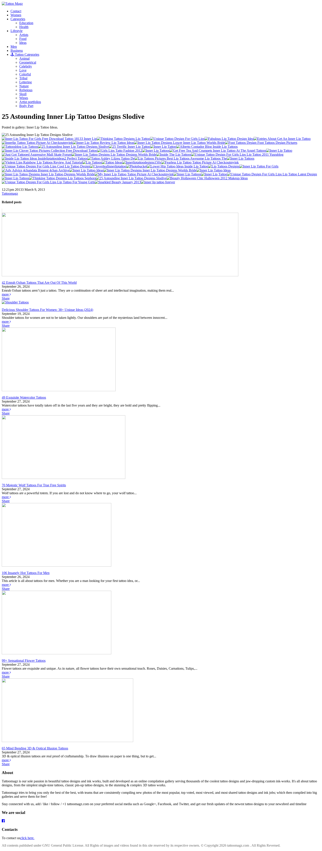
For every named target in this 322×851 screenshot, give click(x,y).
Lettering (25, 82)
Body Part (26, 106)
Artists (23, 35)
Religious (25, 90)
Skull (23, 94)
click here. (27, 838)
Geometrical (27, 62)
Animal (24, 58)
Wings (23, 98)
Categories (18, 19)
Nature (24, 86)
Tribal (23, 78)
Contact (16, 11)
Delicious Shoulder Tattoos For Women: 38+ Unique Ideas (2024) (47, 310)
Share (6, 298)
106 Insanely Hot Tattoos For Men (26, 573)
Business (17, 50)
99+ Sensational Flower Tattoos (24, 660)
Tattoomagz (10, 193)
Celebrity (25, 66)
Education (26, 23)
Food (23, 39)
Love (23, 70)
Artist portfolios (30, 102)
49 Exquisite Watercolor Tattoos (24, 397)
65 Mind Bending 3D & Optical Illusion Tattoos (35, 748)
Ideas (23, 43)
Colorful (25, 74)
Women (16, 15)
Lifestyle (17, 31)
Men (14, 46)
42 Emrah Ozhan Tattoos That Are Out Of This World (39, 282)
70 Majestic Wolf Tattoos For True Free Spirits (34, 485)
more (6, 294)
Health (23, 27)
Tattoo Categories (26, 54)
